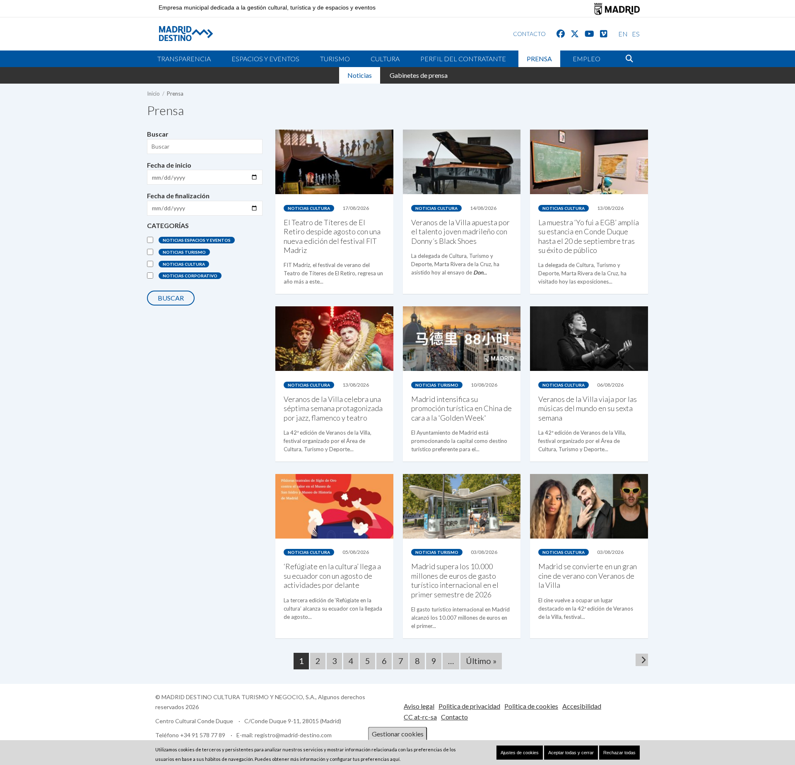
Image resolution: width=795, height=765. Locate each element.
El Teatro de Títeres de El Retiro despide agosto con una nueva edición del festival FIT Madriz (332, 236)
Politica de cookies (531, 706)
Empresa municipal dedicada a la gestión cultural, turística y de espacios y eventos (267, 8)
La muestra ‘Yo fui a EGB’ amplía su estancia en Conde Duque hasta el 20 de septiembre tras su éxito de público (588, 236)
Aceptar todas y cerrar (571, 752)
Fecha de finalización (178, 196)
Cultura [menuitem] (385, 59)
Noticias (359, 75)
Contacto (454, 717)
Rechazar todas (619, 752)
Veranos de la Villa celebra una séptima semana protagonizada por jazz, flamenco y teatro (333, 408)
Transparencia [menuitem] (184, 59)
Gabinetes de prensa (419, 75)
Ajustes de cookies (520, 752)
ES (636, 34)
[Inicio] (179, 33)
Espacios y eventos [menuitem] (265, 59)
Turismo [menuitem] (335, 59)
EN (623, 34)
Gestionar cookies (398, 734)
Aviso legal (419, 706)
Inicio (153, 93)
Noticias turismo (184, 252)
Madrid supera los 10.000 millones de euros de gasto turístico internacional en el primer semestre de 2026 (455, 580)
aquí (395, 759)
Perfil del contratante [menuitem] (463, 59)
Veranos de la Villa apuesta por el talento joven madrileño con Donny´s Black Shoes (460, 231)
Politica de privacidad (469, 706)
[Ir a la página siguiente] (642, 660)
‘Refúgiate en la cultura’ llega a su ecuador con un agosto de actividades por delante (332, 575)
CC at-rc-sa (420, 717)
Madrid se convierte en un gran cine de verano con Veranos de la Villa (587, 575)
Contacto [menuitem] (529, 33)
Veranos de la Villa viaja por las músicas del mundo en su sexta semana (587, 408)
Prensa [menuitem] (539, 59)
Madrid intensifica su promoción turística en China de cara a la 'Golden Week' (461, 408)
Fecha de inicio (169, 165)
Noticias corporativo (190, 275)
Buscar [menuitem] (629, 59)
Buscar (158, 134)
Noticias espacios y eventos (197, 240)
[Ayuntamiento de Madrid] (617, 9)
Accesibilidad (581, 706)
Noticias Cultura (184, 264)
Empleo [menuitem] (586, 59)
